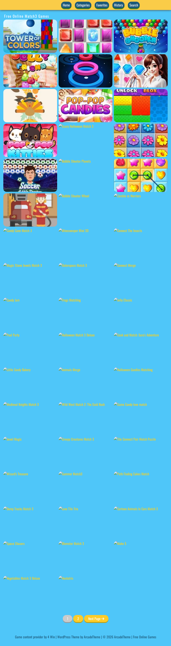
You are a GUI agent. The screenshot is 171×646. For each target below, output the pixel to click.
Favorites (101, 4)
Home (66, 4)
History (118, 4)
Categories (83, 4)
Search (134, 4)
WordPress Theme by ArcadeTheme (78, 636)
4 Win (51, 636)
